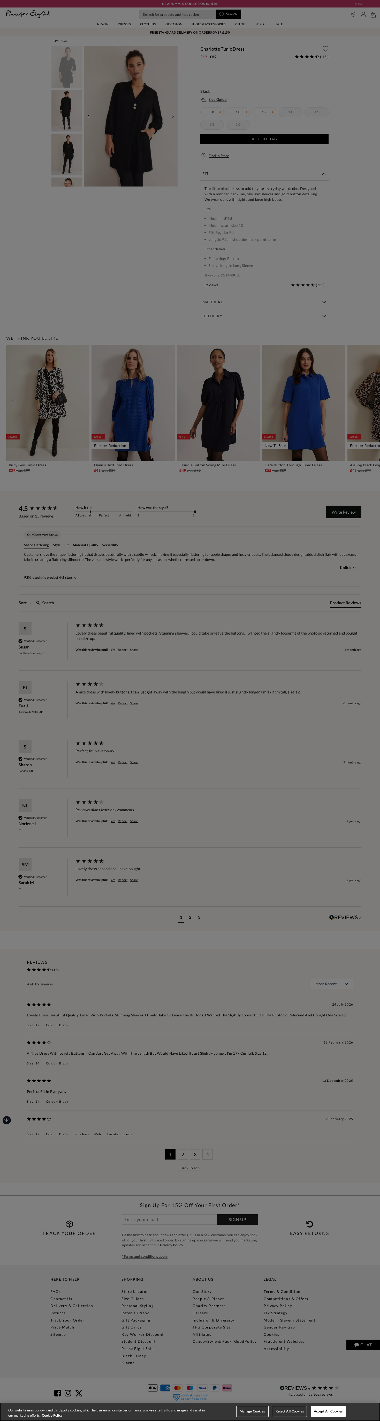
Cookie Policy (52, 1415)
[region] (190, 1412)
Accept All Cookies (328, 1411)
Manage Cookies (252, 1411)
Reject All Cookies (290, 1411)
